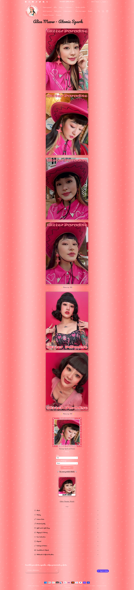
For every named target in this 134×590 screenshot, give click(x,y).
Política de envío (78, 585)
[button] (61, 7)
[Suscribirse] (56, 570)
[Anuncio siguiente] (83, 2)
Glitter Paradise (35, 585)
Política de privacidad (57, 585)
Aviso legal (67, 587)
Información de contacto (89, 585)
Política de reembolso (46, 585)
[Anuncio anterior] (50, 2)
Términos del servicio (68, 585)
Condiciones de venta (101, 585)
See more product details (67, 471)
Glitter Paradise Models (67, 501)
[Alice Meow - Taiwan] (67, 496)
